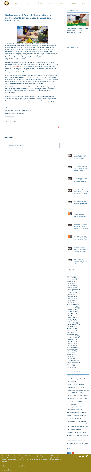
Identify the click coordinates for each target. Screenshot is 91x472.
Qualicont (74, 404)
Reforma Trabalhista (73, 410)
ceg (75, 438)
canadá (84, 432)
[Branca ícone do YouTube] (83, 456)
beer (86, 427)
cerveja (84, 438)
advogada (70, 415)
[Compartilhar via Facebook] (6, 122)
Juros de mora (77, 398)
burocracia (78, 432)
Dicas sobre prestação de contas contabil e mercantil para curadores (78, 390)
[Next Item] (86, 20)
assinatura (84, 421)
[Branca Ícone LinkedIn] (79, 456)
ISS (81, 395)
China (68, 381)
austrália (69, 424)
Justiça (85, 398)
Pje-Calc (85, 401)
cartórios (85, 435)
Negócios (72, 401)
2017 (68, 376)
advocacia (84, 412)
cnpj (83, 443)
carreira (79, 435)
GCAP (81, 393)
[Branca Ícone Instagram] (86, 456)
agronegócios (84, 415)
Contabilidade (9, 116)
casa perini (70, 438)
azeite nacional (82, 424)
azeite (75, 424)
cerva (79, 438)
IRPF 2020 (76, 395)
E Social (69, 393)
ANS (76, 376)
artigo (78, 421)
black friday (79, 429)
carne (74, 435)
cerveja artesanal (72, 441)
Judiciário (69, 398)
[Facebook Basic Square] (68, 453)
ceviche (80, 441)
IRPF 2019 (69, 395)
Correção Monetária (73, 387)
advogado (76, 415)
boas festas (70, 432)
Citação (73, 381)
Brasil (81, 379)
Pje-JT (68, 404)
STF (81, 410)
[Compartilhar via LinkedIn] (15, 122)
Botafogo (76, 379)
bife (68, 429)
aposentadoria (71, 421)
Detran (82, 387)
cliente (76, 443)
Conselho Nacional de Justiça (75, 384)
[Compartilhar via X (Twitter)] (10, 122)
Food (77, 393)
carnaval (69, 435)
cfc (84, 441)
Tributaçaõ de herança (73, 412)
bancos (77, 427)
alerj (68, 418)
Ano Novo (81, 376)
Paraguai (79, 401)
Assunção (69, 379)
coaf (86, 443)
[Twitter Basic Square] (70, 453)
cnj (80, 443)
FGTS (73, 393)
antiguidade (78, 418)
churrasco (70, 443)
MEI (68, 401)
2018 (72, 376)
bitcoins (72, 429)
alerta (72, 418)
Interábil (85, 395)
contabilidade (9, 110)
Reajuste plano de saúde (74, 407)
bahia (72, 427)
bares (82, 427)
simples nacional (26, 110)
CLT (85, 379)
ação (68, 427)
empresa (17, 110)
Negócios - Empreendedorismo (14, 113)
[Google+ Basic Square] (73, 453)
